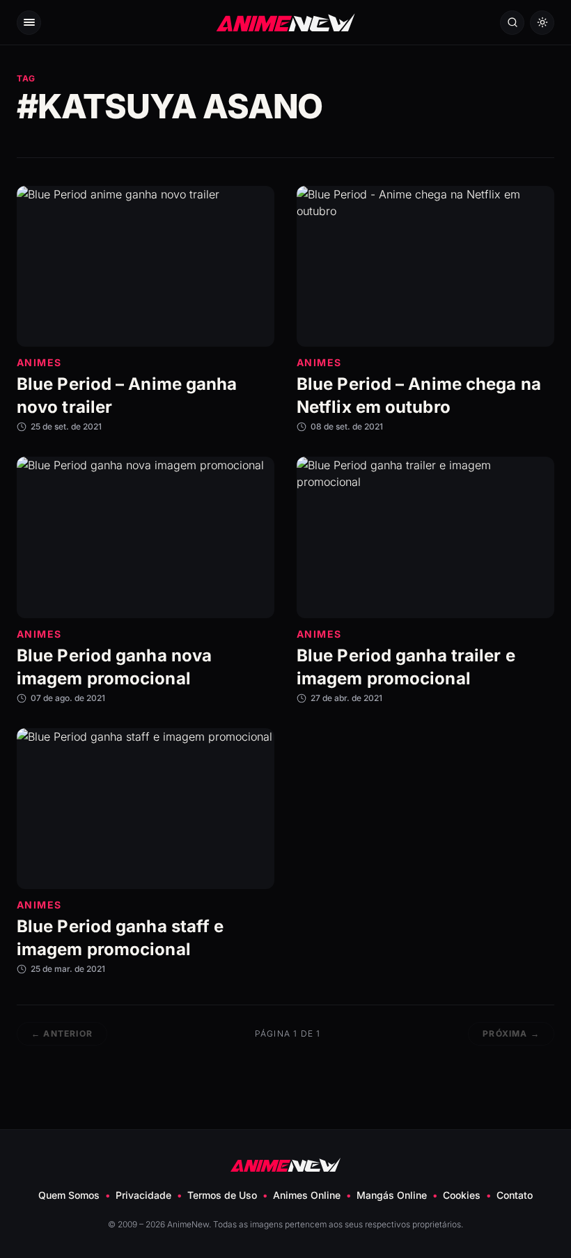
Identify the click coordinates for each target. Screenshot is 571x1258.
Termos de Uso (222, 1195)
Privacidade (143, 1195)
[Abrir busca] (512, 22)
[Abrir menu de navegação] (29, 22)
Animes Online (307, 1195)
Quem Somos (69, 1195)
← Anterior (62, 1033)
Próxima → (511, 1033)
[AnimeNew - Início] (286, 22)
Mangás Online (392, 1195)
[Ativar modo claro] (542, 22)
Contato (514, 1195)
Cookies (461, 1195)
